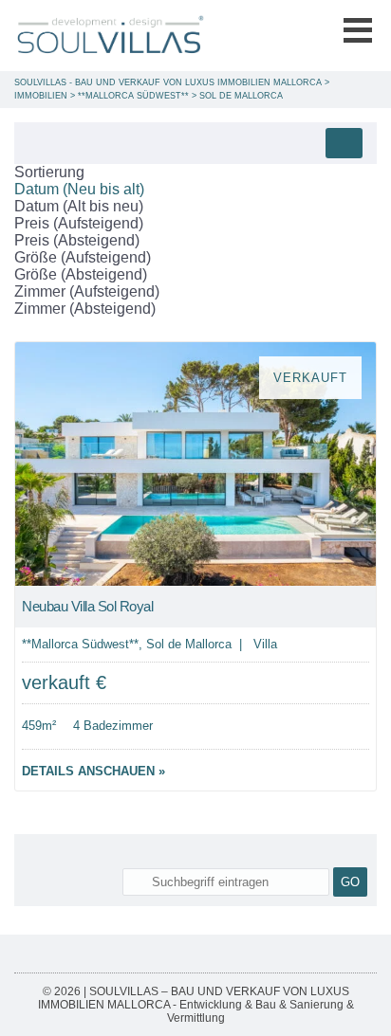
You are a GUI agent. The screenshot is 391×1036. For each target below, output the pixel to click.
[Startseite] (109, 35)
